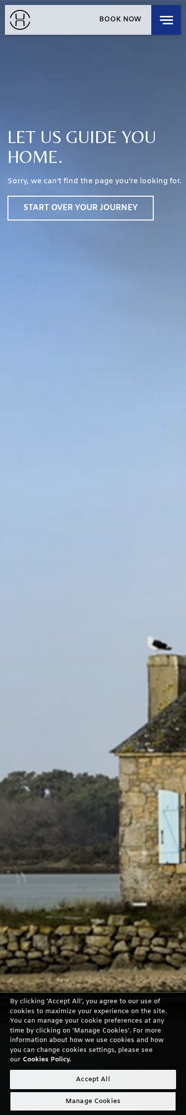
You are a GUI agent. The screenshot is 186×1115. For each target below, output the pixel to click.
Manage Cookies (93, 1101)
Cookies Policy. (47, 1059)
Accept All (93, 1079)
